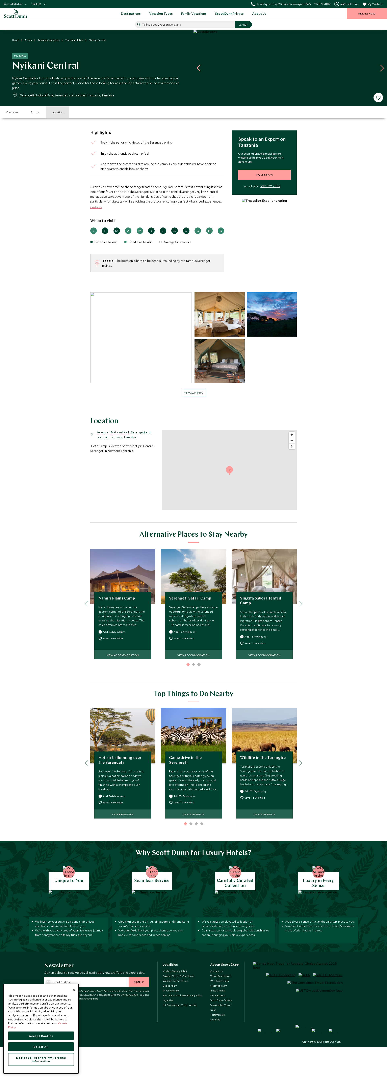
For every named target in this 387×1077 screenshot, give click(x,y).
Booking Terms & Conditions (178, 976)
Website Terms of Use (175, 980)
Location (57, 112)
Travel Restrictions (220, 976)
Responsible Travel (220, 1005)
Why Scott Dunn (219, 980)
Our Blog (215, 1019)
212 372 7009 (270, 186)
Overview (12, 112)
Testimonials (217, 1014)
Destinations (131, 13)
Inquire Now (264, 174)
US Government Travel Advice (180, 1005)
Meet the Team (218, 985)
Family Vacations (194, 13)
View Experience (122, 814)
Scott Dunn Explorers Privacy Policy (182, 995)
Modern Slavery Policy (175, 971)
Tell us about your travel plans (161, 24)
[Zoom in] (292, 435)
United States (13, 4)
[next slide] (380, 68)
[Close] (73, 989)
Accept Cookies (41, 1036)
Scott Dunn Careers (221, 1000)
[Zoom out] (292, 440)
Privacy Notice (129, 994)
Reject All (41, 1047)
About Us (259, 13)
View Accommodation (123, 655)
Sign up (139, 981)
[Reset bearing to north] (292, 446)
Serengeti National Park (36, 95)
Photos (35, 112)
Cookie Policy (170, 985)
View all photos (193, 392)
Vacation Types (161, 13)
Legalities (168, 1000)
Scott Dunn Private (229, 13)
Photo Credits (217, 990)
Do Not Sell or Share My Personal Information (41, 1059)
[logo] (20, 13)
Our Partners (217, 995)
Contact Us (216, 971)
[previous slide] (200, 68)
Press (213, 1009)
